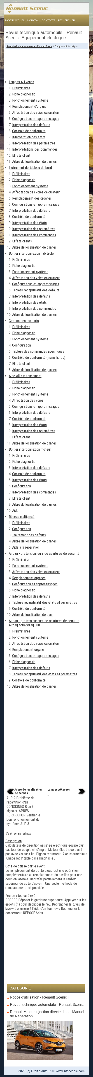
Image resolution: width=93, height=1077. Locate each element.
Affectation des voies (27, 400)
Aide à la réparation (26, 547)
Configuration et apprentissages (35, 584)
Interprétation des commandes (34, 235)
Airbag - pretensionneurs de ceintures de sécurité (44, 553)
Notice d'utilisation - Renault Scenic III (40, 997)
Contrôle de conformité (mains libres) (38, 357)
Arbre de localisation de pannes (34, 161)
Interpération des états (28, 137)
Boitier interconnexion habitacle (31, 253)
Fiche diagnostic (23, 94)
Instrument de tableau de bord (30, 168)
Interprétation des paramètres (33, 143)
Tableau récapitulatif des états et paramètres (44, 602)
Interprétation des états (29, 223)
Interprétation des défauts (31, 125)
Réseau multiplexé (22, 517)
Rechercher (66, 20)
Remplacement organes (29, 578)
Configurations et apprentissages (35, 119)
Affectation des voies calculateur (36, 112)
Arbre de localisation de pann (32, 615)
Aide (15, 510)
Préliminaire (20, 559)
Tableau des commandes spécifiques (38, 351)
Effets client (21, 155)
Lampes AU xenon (21, 82)
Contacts (48, 20)
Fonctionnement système (30, 100)
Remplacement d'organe (29, 106)
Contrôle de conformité (29, 131)
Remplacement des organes (32, 198)
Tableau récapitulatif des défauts (35, 290)
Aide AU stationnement (25, 376)
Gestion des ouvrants (24, 321)
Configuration (21, 345)
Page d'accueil (15, 20)
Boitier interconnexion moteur (30, 449)
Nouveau (33, 20)
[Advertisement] (46, 62)
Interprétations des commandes (35, 149)
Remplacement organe (28, 649)
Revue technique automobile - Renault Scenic (29, 46)
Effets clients (22, 241)
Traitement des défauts (29, 535)
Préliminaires (21, 88)
